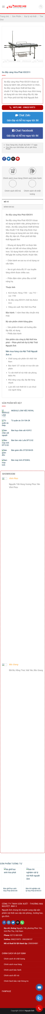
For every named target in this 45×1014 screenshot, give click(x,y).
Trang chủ (4, 16)
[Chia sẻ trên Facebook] (4, 159)
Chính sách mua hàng (13, 964)
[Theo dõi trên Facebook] (4, 922)
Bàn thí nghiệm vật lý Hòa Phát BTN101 (34, 889)
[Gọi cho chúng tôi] (22, 922)
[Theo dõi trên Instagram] (9, 922)
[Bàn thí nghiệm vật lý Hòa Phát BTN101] (33, 876)
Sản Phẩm (16, 16)
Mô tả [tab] (6, 202)
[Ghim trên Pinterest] (18, 159)
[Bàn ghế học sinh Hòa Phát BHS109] (11, 876)
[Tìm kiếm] (41, 7)
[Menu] (3, 7)
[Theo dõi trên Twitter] (13, 922)
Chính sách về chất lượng (14, 959)
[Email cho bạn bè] (13, 159)
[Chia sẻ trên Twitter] (9, 159)
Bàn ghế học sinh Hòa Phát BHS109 (10, 889)
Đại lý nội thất (30, 16)
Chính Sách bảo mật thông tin (16, 981)
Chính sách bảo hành (12, 970)
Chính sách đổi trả (11, 975)
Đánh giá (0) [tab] (9, 207)
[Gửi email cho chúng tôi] (18, 922)
